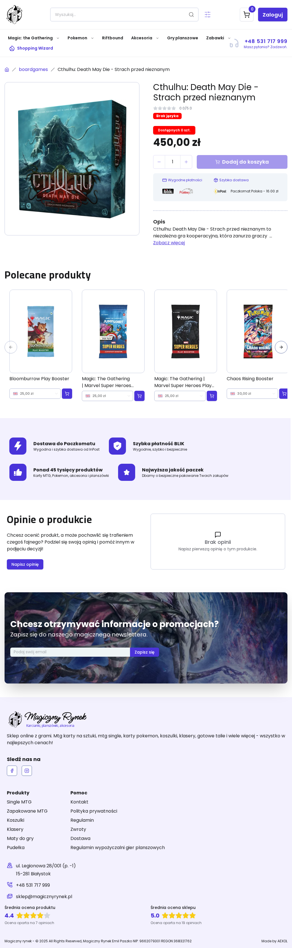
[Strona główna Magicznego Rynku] (7, 69)
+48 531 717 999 (33, 885)
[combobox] (35, 393)
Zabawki (215, 38)
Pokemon (77, 38)
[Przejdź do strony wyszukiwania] (207, 14)
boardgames (33, 69)
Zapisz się (145, 652)
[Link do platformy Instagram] (27, 771)
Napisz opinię (25, 564)
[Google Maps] (10, 869)
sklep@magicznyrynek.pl (44, 896)
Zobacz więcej (169, 242)
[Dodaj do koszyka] (67, 393)
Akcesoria (141, 38)
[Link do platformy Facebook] (12, 771)
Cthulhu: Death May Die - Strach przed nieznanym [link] (114, 69)
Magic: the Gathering (30, 38)
